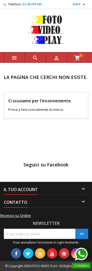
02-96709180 (32, 4)
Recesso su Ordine (15, 215)
